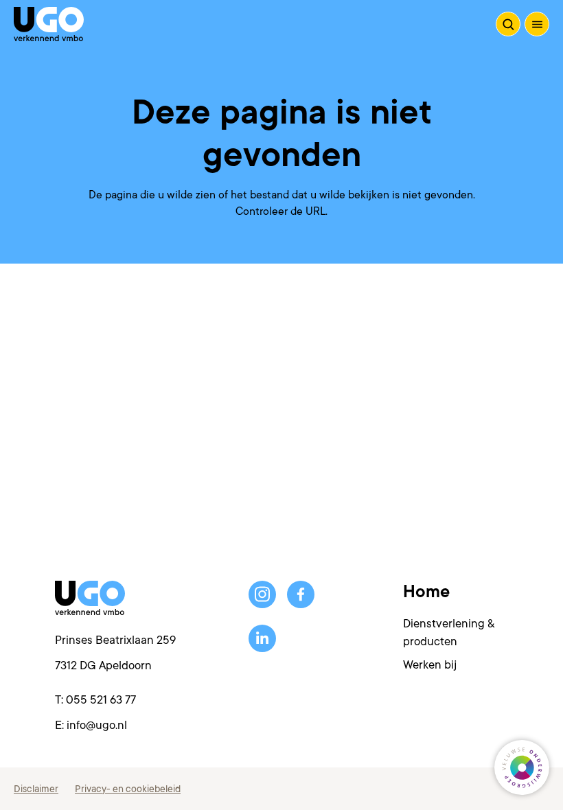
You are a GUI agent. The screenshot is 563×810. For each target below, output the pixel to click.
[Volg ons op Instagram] (262, 594)
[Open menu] (537, 24)
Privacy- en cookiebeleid (128, 788)
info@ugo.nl (97, 725)
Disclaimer (36, 788)
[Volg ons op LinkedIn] (262, 638)
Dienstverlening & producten (448, 632)
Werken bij (430, 664)
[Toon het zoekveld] (508, 24)
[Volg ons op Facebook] (300, 594)
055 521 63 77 (101, 699)
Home (426, 591)
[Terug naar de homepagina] (49, 24)
